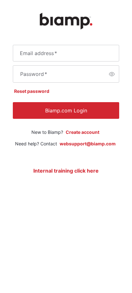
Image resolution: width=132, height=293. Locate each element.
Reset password (31, 91)
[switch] (112, 74)
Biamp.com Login (66, 110)
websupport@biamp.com (88, 143)
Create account (82, 132)
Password (33, 74)
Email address (38, 53)
